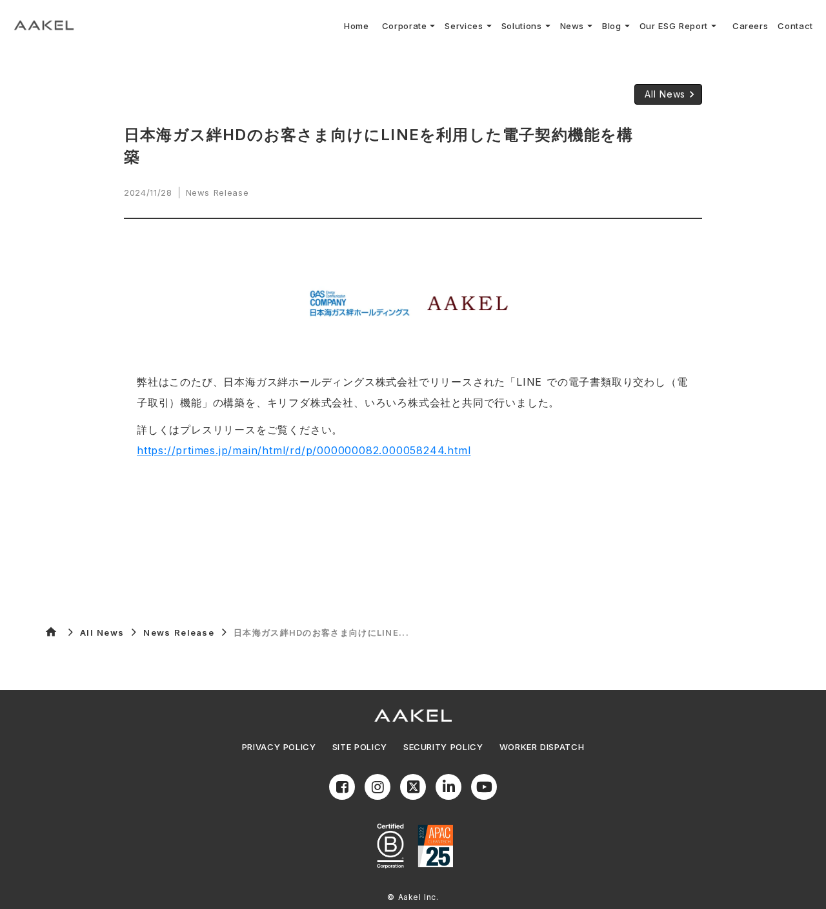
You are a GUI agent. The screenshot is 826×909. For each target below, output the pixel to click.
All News (102, 632)
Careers (750, 26)
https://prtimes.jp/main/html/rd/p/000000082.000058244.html (303, 450)
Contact (795, 26)
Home (356, 26)
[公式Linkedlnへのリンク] (448, 787)
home (51, 631)
